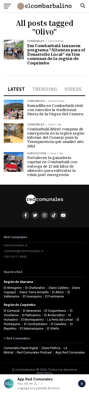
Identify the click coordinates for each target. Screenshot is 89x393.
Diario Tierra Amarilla (34, 292)
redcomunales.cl (15, 245)
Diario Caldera (58, 288)
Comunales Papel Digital (21, 348)
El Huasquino (32, 296)
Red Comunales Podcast (34, 352)
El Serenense (32, 311)
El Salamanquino (32, 328)
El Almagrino (13, 288)
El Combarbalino (35, 324)
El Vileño (53, 328)
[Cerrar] (82, 383)
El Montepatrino (32, 319)
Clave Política (51, 348)
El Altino (58, 292)
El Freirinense (54, 296)
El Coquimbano (55, 311)
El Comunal (12, 311)
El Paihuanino (31, 315)
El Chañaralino (35, 288)
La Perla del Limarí (60, 319)
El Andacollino (54, 315)
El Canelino (59, 324)
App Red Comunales (70, 352)
